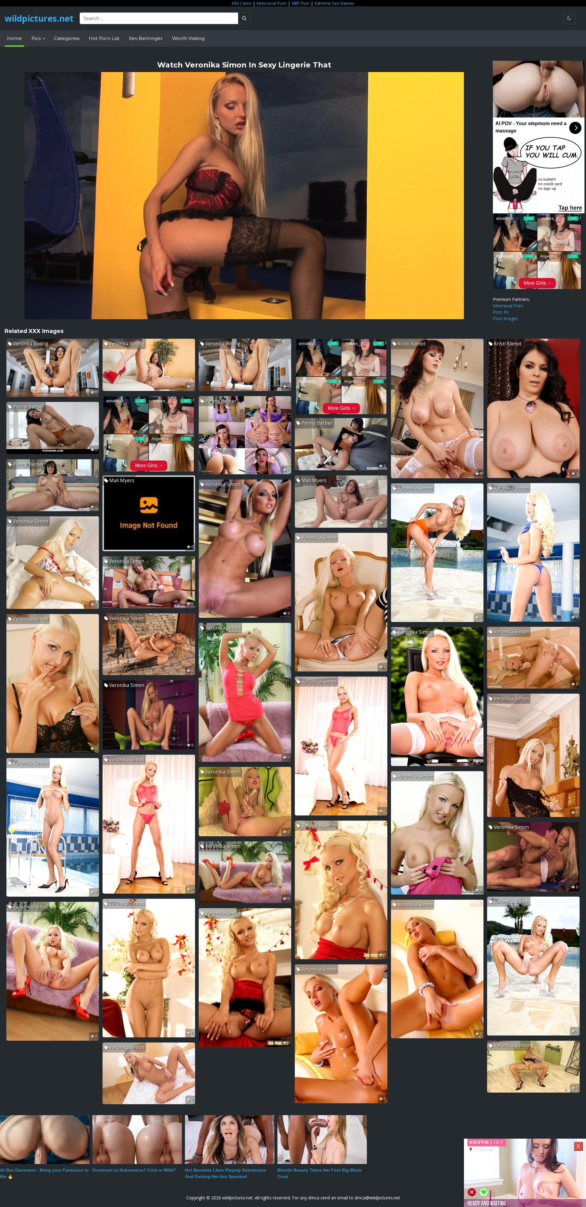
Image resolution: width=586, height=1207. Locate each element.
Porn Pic (501, 312)
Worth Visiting (188, 38)
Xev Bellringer (146, 38)
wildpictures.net (39, 18)
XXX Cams (241, 3)
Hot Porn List (104, 38)
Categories (66, 38)
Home (14, 38)
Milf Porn (300, 3)
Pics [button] (36, 38)
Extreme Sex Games (334, 3)
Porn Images (505, 318)
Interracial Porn (271, 3)
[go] (244, 18)
